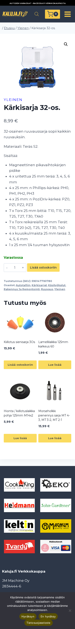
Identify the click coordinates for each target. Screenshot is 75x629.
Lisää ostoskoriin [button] (20, 364)
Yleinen (13, 100)
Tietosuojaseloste (38, 622)
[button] (66, 44)
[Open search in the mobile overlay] (37, 14)
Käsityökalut (56, 285)
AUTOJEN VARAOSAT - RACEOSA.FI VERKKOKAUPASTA (38, 3)
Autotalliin (23, 285)
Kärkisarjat (39, 285)
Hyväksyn (27, 616)
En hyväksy (48, 616)
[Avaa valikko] (67, 14)
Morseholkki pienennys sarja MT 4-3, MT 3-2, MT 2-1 (54, 415)
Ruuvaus (47, 289)
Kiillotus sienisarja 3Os (19, 342)
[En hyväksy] (70, 610)
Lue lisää (54, 364)
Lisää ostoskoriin (43, 267)
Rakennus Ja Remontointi (22, 289)
